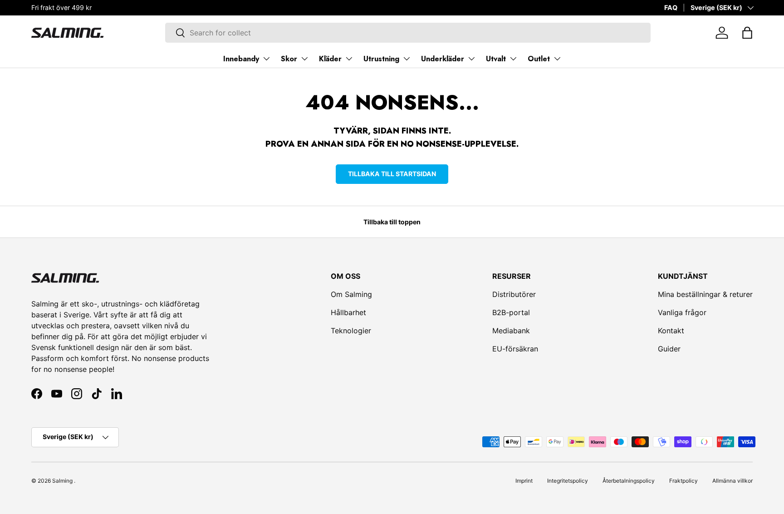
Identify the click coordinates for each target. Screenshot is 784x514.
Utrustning (381, 59)
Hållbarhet (348, 312)
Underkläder (442, 59)
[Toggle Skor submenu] (304, 58)
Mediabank (511, 330)
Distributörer (514, 294)
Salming (62, 480)
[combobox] (407, 33)
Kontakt (671, 330)
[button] (747, 33)
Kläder (330, 59)
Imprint (524, 480)
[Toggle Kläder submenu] (348, 58)
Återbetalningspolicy (629, 480)
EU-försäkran (515, 348)
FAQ (670, 7)
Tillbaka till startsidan (392, 174)
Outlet (539, 59)
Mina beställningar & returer (705, 294)
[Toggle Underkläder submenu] (471, 58)
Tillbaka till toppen (392, 222)
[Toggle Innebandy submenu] (266, 58)
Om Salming (351, 294)
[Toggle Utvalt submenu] (513, 58)
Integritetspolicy (567, 480)
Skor (289, 59)
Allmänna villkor (732, 480)
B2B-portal (511, 312)
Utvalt (496, 59)
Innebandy (241, 59)
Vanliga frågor (682, 312)
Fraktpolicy (683, 480)
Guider (669, 348)
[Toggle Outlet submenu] (557, 58)
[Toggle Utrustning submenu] (406, 58)
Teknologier (351, 330)
